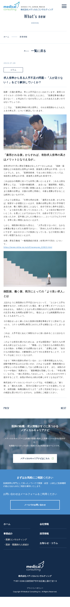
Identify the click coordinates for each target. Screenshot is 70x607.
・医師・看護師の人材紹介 (16, 544)
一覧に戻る (38, 50)
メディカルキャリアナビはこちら (35, 458)
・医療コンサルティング (15, 539)
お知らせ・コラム (49, 543)
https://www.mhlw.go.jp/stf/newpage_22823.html (28, 247)
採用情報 (44, 533)
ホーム (7, 524)
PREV (6, 408)
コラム (13, 70)
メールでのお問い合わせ (35, 505)
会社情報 (44, 524)
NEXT (64, 408)
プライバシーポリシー (35, 588)
